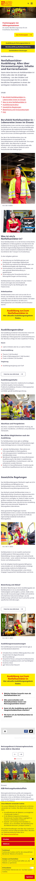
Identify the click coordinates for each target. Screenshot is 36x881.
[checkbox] (32, 859)
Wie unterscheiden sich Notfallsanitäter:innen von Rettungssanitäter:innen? (15, 702)
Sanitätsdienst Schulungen (18, 51)
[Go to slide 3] (19, 759)
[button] (5, 731)
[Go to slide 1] (15, 759)
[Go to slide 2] (17, 759)
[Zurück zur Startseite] (6, 3)
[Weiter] (20, 754)
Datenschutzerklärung (11, 834)
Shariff (33, 738)
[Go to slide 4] (21, 759)
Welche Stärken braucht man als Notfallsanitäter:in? (17, 694)
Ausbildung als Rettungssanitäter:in (18, 43)
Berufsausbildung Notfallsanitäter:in (18, 47)
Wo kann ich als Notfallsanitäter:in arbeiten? (18, 716)
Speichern (29, 877)
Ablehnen (6, 844)
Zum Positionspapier (22, 35)
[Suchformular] (28, 3)
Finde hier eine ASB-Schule (11, 374)
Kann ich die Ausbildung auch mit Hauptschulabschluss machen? (18, 709)
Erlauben (6, 839)
